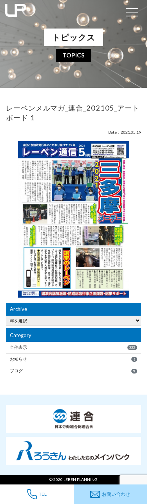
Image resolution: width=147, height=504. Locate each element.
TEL (43, 494)
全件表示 (72, 347)
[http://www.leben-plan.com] (61, 12)
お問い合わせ (116, 494)
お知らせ (72, 358)
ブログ (72, 370)
